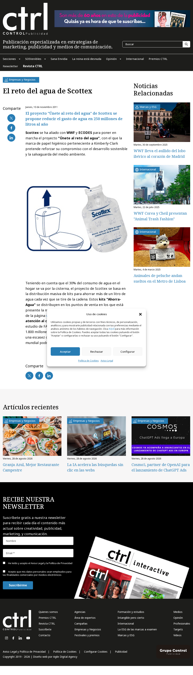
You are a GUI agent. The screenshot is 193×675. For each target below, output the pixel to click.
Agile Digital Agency (65, 656)
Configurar (127, 351)
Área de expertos (85, 617)
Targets (178, 629)
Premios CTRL (47, 617)
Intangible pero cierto (131, 617)
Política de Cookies (88, 360)
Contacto (44, 635)
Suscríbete (45, 629)
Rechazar (96, 351)
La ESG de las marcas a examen (137, 629)
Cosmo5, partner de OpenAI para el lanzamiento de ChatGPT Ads (161, 467)
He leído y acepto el (40, 563)
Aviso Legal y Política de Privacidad (24, 651)
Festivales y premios (87, 635)
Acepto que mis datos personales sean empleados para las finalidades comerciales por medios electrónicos (37, 573)
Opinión (178, 617)
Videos (177, 635)
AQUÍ (111, 329)
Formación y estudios (131, 612)
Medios (177, 612)
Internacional (126, 623)
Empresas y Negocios (87, 629)
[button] (140, 314)
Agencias (79, 612)
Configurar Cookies (95, 651)
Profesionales (181, 623)
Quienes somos (48, 612)
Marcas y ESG (126, 635)
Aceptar (65, 351)
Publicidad (121, 651)
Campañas (80, 623)
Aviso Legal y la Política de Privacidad (51, 563)
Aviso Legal (107, 360)
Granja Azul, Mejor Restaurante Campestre (31, 467)
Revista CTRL (47, 623)
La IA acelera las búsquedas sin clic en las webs (95, 467)
